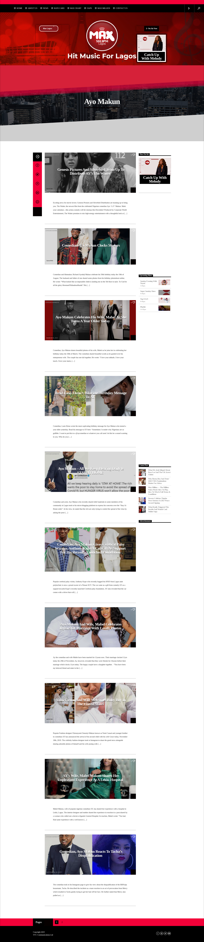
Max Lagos (47, 28)
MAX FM (49, 189)
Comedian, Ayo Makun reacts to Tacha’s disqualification (91, 853)
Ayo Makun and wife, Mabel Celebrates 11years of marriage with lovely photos (90, 626)
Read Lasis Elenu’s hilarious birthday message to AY (91, 395)
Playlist (143, 307)
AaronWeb (49, 260)
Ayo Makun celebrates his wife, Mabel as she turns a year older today (90, 319)
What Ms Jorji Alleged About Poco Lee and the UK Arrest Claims (159, 472)
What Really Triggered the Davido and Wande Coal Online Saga (158, 509)
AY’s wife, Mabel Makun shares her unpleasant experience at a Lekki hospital (90, 778)
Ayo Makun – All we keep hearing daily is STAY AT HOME (91, 470)
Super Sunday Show (148, 291)
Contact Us (122, 8)
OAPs (89, 8)
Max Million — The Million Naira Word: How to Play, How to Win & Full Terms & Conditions (159, 490)
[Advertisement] (155, 233)
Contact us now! (21, 2)
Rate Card (59, 8)
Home (19, 8)
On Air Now (152, 28)
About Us (32, 8)
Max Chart (75, 8)
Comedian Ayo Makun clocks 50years (91, 245)
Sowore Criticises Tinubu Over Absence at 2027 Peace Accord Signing (159, 500)
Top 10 (6, 2)
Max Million (104, 8)
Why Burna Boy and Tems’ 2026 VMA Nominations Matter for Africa (158, 481)
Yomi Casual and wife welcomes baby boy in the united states (91, 702)
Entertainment (52, 155)
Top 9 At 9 (144, 299)
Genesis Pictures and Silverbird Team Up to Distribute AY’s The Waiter (90, 171)
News (45, 8)
